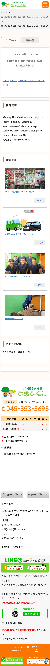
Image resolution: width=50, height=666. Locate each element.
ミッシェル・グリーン (26, 650)
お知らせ (40, 200)
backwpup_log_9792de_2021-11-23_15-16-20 (25, 16)
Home (4, 12)
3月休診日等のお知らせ (14, 318)
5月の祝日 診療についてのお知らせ (18, 276)
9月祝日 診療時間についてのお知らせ (19, 191)
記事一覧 (30, 40)
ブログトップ (10, 40)
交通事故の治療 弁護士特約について (19, 234)
